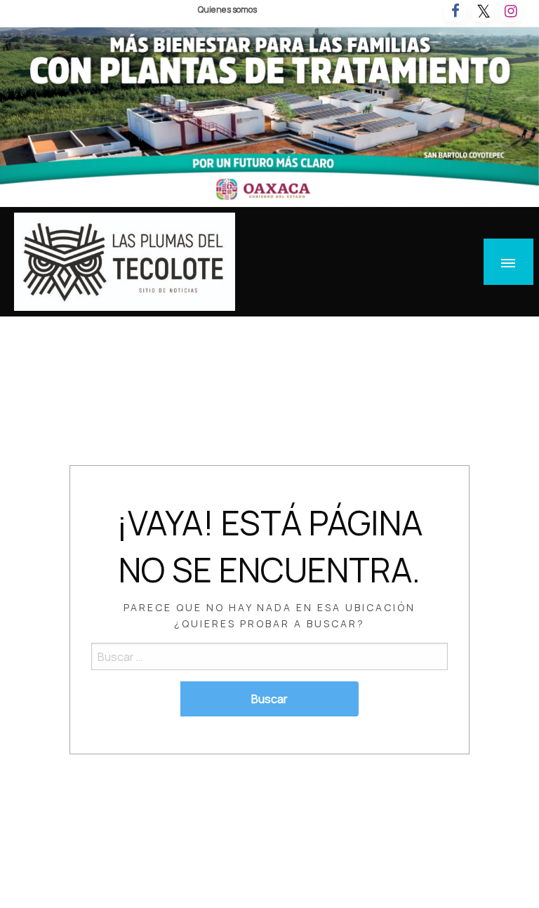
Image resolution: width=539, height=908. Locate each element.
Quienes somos (227, 9)
